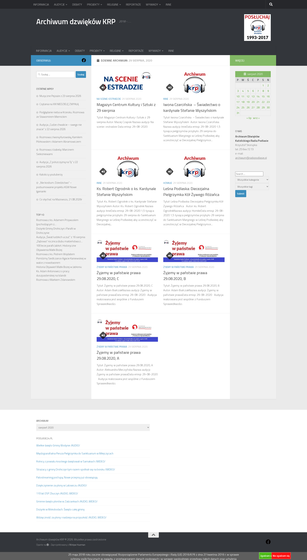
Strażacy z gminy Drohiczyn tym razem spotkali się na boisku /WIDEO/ (75, 469)
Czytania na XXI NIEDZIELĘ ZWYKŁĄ (59, 104)
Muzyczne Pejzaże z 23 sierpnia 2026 (60, 96)
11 (242, 96)
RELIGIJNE (112, 4)
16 (268, 96)
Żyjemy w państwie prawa (112, 267)
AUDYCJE (59, 4)
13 (253, 96)
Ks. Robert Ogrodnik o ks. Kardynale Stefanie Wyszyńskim (126, 192)
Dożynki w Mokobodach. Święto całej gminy (60, 509)
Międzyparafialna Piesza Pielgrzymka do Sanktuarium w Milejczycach (74, 453)
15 (263, 96)
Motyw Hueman (77, 544)
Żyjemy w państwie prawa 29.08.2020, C (119, 276)
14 (258, 96)
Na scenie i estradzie (109, 99)
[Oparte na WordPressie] (48, 545)
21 (258, 102)
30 (268, 107)
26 (248, 107)
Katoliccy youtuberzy (51, 174)
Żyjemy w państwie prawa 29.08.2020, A (119, 355)
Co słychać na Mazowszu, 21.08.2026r (60, 199)
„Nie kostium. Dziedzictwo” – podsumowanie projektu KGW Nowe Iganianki (56, 187)
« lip (248, 118)
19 (248, 102)
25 (242, 107)
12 (248, 96)
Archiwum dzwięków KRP (75, 21)
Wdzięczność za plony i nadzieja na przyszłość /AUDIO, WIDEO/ (71, 517)
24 (237, 107)
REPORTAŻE (133, 4)
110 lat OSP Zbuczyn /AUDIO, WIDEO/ (57, 493)
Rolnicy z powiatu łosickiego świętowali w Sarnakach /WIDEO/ (70, 461)
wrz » (256, 118)
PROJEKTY (93, 4)
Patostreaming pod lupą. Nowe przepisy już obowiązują (66, 477)
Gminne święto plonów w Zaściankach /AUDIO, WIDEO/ (67, 501)
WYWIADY (152, 4)
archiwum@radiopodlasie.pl (251, 158)
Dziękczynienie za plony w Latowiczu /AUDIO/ (61, 485)
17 (237, 102)
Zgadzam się (266, 556)
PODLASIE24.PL (44, 438)
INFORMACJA (41, 4)
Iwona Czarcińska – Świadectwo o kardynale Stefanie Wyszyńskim (191, 107)
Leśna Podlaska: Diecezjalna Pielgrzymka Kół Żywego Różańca (192, 192)
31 (237, 113)
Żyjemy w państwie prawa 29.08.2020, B (185, 276)
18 (242, 102)
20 (253, 102)
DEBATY (77, 4)
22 (263, 102)
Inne (165, 99)
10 (237, 96)
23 (268, 102)
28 (258, 107)
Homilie (167, 183)
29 (263, 107)
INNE (168, 4)
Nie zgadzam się (281, 556)
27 (253, 107)
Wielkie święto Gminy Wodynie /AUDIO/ (58, 445)
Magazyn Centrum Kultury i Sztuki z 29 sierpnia (126, 107)
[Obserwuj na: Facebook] (84, 60)
